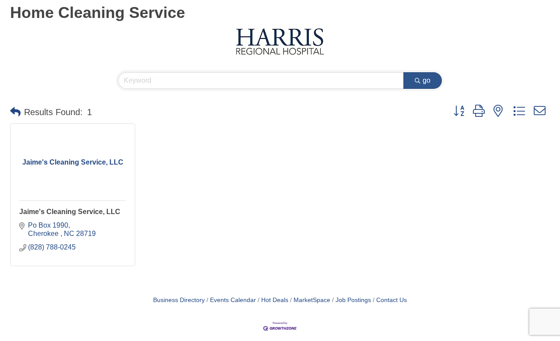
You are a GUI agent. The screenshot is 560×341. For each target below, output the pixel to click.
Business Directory (179, 300)
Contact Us (391, 300)
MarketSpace (312, 300)
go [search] (426, 80)
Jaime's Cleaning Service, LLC (69, 211)
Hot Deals (274, 300)
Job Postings (353, 300)
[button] (15, 112)
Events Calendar (233, 300)
